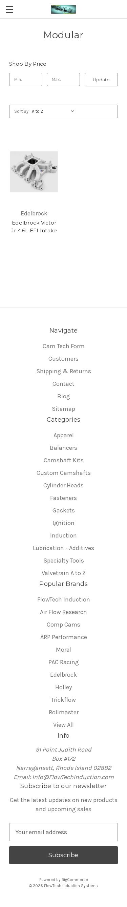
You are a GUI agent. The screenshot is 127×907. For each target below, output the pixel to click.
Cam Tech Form (64, 346)
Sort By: (21, 111)
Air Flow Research (63, 612)
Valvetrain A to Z (64, 573)
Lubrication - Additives (63, 548)
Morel (63, 649)
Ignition (63, 523)
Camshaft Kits (64, 460)
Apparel (64, 435)
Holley (63, 687)
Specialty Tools (63, 560)
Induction (63, 535)
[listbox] (55, 111)
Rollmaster (64, 712)
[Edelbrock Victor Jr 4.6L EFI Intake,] (34, 172)
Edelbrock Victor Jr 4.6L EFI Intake (34, 226)
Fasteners (63, 498)
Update (101, 79)
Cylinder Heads (63, 485)
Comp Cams (63, 624)
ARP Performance (63, 637)
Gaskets (63, 510)
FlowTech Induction (63, 599)
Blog (63, 396)
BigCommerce (75, 879)
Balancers (63, 447)
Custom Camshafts (64, 473)
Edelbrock (63, 674)
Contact (63, 383)
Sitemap (63, 409)
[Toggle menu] (9, 9)
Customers (63, 358)
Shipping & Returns (63, 371)
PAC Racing (63, 662)
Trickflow (63, 699)
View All (63, 725)
